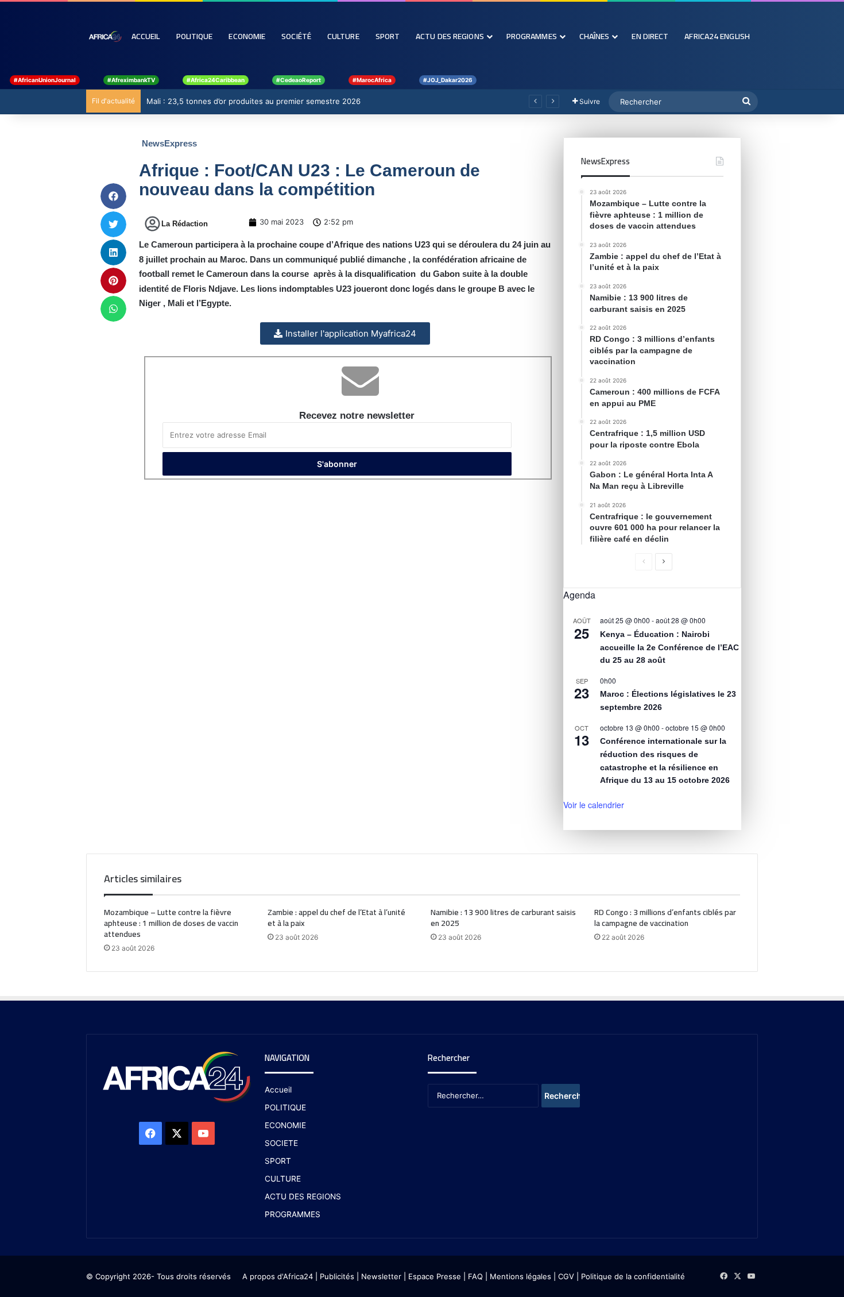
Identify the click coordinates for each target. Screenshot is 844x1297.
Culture (343, 36)
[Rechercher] (746, 101)
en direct (650, 36)
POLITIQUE (285, 1107)
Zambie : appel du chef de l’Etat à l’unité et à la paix (336, 918)
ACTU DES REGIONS (303, 1196)
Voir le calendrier (593, 804)
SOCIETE (281, 1143)
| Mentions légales (518, 1276)
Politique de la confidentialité (633, 1276)
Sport (387, 36)
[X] (176, 1133)
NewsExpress (169, 143)
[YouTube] (203, 1133)
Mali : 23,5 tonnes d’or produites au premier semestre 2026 (253, 101)
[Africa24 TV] (104, 36)
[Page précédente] (643, 561)
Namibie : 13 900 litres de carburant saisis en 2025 (503, 918)
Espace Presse (433, 1276)
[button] (113, 196)
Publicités (337, 1276)
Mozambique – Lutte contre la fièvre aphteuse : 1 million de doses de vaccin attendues (171, 923)
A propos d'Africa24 (277, 1276)
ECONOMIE (285, 1125)
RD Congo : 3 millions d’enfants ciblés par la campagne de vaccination (665, 918)
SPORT (278, 1160)
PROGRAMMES (531, 36)
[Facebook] (150, 1133)
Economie (247, 36)
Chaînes (594, 36)
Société (296, 36)
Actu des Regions (450, 36)
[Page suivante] (663, 561)
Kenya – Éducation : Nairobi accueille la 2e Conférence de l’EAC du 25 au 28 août (669, 647)
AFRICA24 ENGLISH (717, 36)
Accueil (145, 36)
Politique (194, 36)
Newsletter (381, 1276)
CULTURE (283, 1178)
